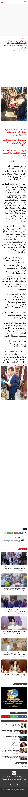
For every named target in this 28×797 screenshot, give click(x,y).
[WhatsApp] (11, 533)
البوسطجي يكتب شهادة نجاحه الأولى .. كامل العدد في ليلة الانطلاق (11, 724)
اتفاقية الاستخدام (7, 793)
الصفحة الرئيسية (23, 38)
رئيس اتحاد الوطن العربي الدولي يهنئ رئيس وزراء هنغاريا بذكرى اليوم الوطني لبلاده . (11, 757)
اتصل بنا (11, 794)
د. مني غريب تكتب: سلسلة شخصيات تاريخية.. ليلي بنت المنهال (11, 737)
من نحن (16, 794)
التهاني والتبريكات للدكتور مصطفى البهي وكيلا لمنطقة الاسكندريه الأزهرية (11, 731)
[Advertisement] (14, 20)
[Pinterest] (15, 533)
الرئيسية (22, 793)
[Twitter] (18, 533)
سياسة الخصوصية (15, 793)
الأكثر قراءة (23, 720)
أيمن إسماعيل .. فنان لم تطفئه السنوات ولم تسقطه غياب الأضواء (11, 743)
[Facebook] (21, 533)
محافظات (17, 38)
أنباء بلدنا (17, 538)
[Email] (8, 533)
